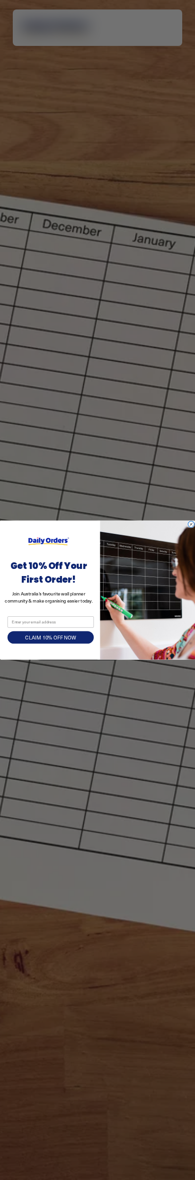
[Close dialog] (191, 524)
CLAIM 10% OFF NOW (50, 637)
